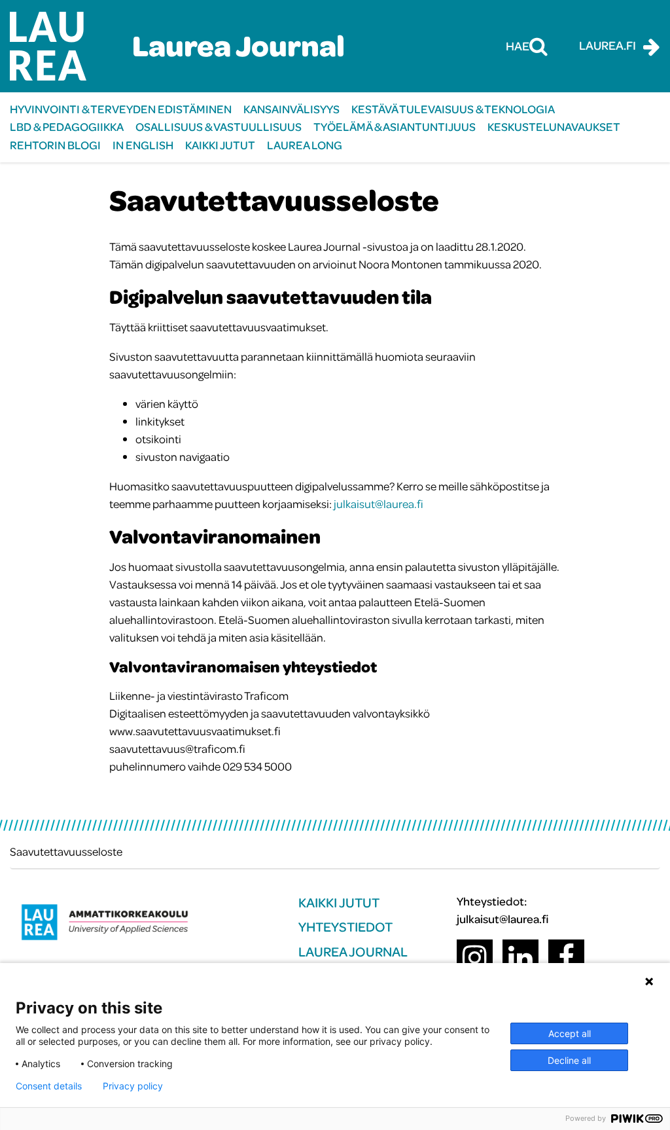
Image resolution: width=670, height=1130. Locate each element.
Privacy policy (133, 1086)
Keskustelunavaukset (553, 126)
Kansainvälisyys (291, 109)
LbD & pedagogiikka (67, 126)
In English (143, 145)
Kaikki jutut (220, 145)
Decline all (569, 1060)
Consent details (49, 1086)
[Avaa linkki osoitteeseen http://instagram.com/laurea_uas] (475, 957)
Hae (517, 45)
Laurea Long (304, 145)
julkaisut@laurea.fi (378, 504)
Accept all (569, 1033)
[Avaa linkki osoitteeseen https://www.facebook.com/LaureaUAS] (566, 957)
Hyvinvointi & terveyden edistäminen (121, 109)
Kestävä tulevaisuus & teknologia (453, 109)
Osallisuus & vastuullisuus (218, 126)
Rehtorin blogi (55, 145)
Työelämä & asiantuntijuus (394, 126)
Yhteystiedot (345, 926)
